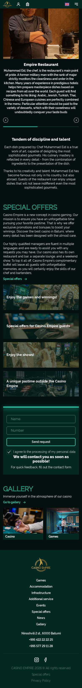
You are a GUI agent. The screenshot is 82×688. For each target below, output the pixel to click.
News (41, 618)
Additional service (41, 599)
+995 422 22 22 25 (41, 639)
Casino (10, 536)
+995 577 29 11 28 (41, 646)
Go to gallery (12, 502)
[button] (5, 120)
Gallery (41, 624)
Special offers (12, 279)
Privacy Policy (41, 680)
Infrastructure (41, 593)
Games (41, 580)
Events (41, 605)
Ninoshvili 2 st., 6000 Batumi (41, 633)
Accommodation (41, 586)
